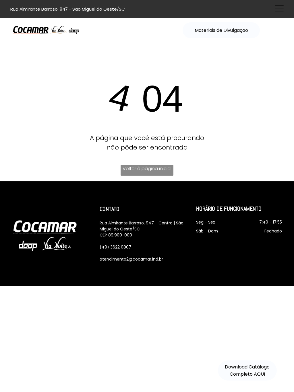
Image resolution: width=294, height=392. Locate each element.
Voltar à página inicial (147, 168)
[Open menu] (279, 9)
